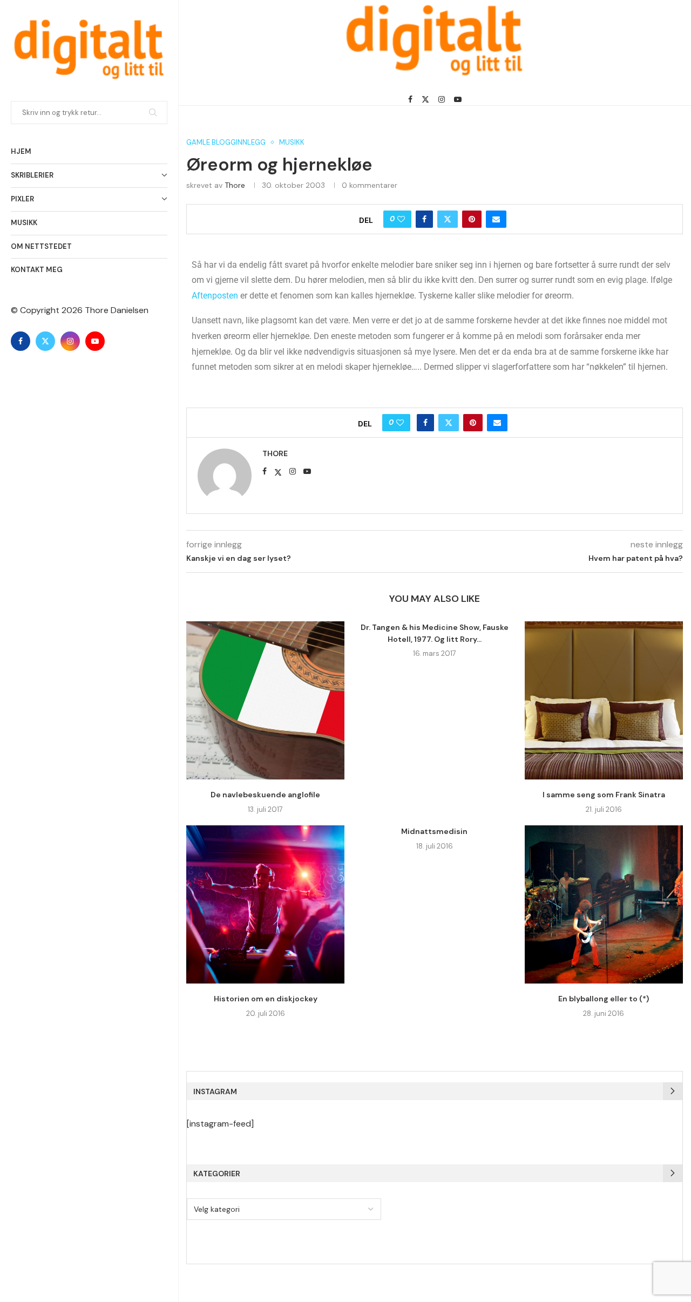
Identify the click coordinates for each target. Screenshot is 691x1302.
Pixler (22, 199)
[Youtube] (95, 341)
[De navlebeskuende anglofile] (265, 700)
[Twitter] (45, 341)
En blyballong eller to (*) (603, 998)
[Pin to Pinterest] (472, 219)
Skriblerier (32, 175)
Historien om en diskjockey (265, 998)
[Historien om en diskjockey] (265, 904)
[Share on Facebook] (424, 219)
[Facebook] (20, 341)
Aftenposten (215, 295)
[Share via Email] (496, 219)
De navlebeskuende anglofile (265, 794)
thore (235, 185)
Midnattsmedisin (434, 831)
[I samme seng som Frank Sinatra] (604, 700)
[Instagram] (70, 341)
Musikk (24, 222)
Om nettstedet (41, 246)
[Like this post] (401, 219)
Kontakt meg (37, 269)
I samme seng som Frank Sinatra (604, 794)
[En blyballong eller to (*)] (604, 904)
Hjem (21, 151)
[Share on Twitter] (447, 219)
